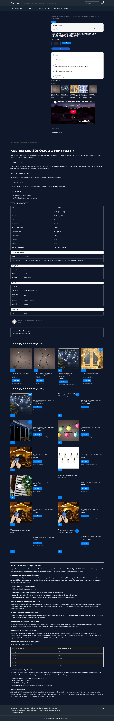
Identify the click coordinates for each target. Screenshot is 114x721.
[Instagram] (100, 708)
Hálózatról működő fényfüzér (20, 593)
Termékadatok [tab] (25, 142)
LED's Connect (58, 25)
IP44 (55, 186)
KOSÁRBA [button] (16, 380)
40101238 (99, 166)
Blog (21, 708)
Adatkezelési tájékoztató (18, 710)
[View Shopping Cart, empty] (102, 3)
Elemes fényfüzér (17, 595)
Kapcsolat (26, 708)
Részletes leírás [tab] (14, 142)
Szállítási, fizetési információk (39, 708)
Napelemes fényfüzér (18, 597)
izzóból (61, 155)
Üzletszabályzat (53, 708)
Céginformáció (14, 708)
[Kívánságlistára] (53, 22)
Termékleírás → (55, 128)
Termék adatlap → (56, 132)
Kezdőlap (53, 16)
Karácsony (60, 16)
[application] (22, 8)
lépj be (25, 333)
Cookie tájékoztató (32, 710)
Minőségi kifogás (43, 710)
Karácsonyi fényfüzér (69, 16)
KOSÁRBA (66, 43)
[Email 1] (103, 708)
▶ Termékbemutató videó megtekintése (61, 48)
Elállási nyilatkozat (54, 710)
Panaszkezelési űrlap (17, 712)
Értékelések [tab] (33, 142)
